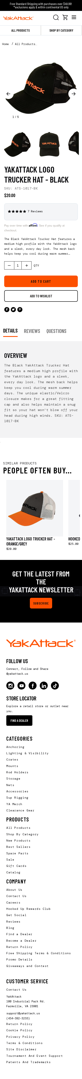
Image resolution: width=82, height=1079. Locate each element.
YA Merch (14, 804)
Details (10, 330)
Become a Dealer (21, 940)
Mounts (12, 766)
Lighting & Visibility (27, 753)
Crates (12, 759)
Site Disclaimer (21, 1049)
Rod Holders (17, 772)
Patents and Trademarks (28, 1062)
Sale (10, 859)
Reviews (13, 921)
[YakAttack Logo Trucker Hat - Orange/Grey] (34, 508)
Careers (13, 902)
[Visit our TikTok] (55, 686)
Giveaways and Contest (27, 966)
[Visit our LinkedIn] (44, 686)
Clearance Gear (20, 810)
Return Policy (19, 947)
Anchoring (15, 747)
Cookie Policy (19, 1030)
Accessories (17, 791)
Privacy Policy (20, 1037)
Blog (10, 928)
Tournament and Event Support (34, 1056)
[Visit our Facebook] (33, 686)
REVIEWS (32, 331)
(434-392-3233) (18, 1018)
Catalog (13, 872)
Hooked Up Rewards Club (28, 909)
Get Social (16, 915)
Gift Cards (16, 866)
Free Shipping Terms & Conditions (38, 953)
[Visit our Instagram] (10, 686)
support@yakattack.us (23, 1013)
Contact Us (16, 896)
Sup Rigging (17, 797)
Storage (13, 778)
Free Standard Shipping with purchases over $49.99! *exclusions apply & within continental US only (41, 5)
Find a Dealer (19, 720)
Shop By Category (22, 834)
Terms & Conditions (24, 1043)
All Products (20, 30)
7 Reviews (35, 211)
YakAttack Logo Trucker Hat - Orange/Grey (30, 541)
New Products (18, 840)
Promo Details (19, 959)
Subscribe (41, 603)
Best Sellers (18, 847)
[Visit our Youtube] (21, 686)
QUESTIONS (56, 331)
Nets (10, 785)
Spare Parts (17, 853)
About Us (14, 890)
